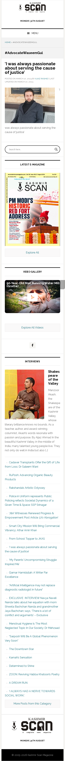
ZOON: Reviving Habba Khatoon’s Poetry (34, 674)
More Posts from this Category (32, 703)
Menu (35, 33)
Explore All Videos (32, 327)
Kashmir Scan (33, 7)
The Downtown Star (21, 649)
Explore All (32, 252)
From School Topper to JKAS (27, 538)
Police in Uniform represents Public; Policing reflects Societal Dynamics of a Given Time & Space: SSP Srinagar (29, 500)
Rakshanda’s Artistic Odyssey (27, 487)
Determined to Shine (21, 665)
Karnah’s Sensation (20, 657)
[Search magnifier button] (56, 149)
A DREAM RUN (18, 682)
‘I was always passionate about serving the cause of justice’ (30, 68)
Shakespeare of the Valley (54, 377)
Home (8, 42)
